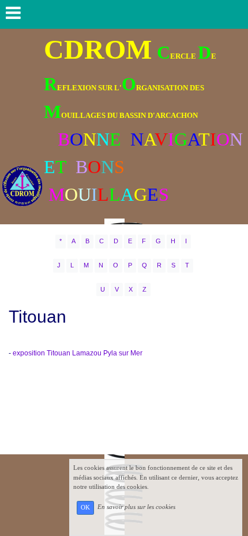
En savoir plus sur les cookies (136, 507)
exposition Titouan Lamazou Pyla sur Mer (77, 353)
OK (85, 507)
